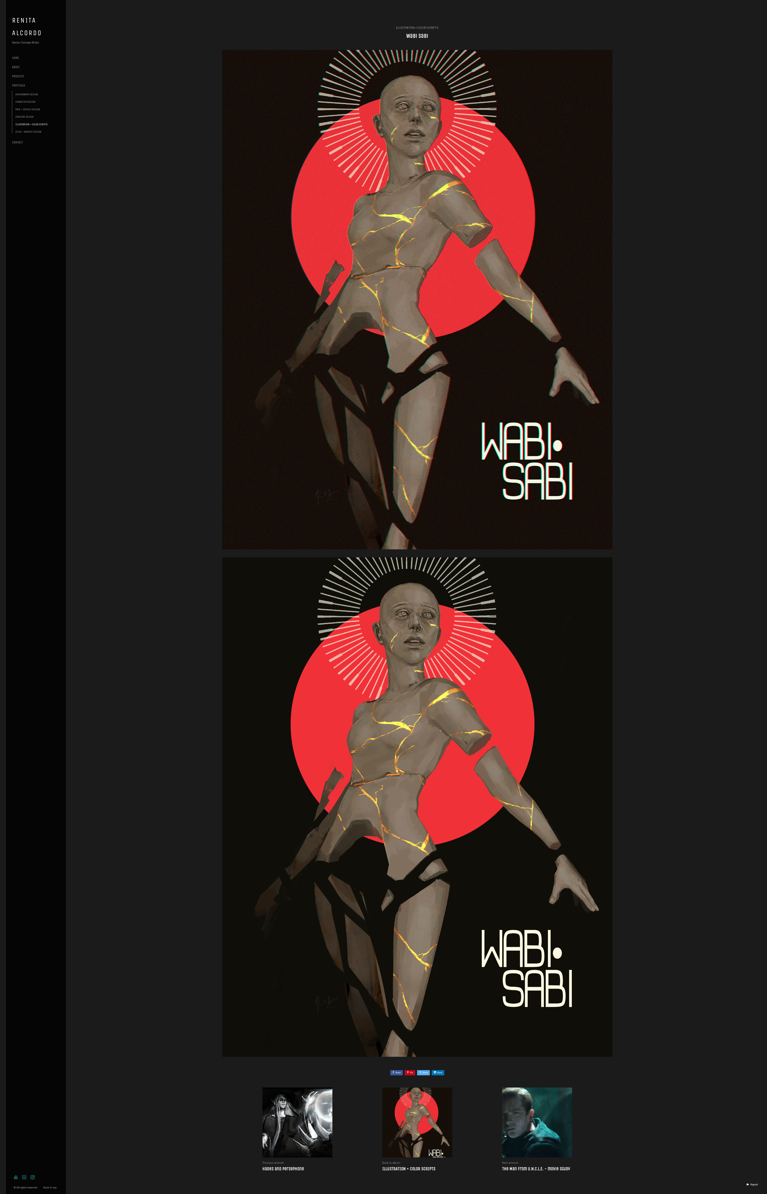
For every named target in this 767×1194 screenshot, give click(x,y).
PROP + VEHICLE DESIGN (27, 109)
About (16, 67)
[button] (752, 1184)
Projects (18, 76)
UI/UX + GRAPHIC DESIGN (28, 131)
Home (15, 58)
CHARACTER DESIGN (25, 101)
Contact (17, 142)
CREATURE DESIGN (24, 116)
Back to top (50, 1187)
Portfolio (18, 85)
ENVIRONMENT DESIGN (26, 94)
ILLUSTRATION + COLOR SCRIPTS (31, 124)
